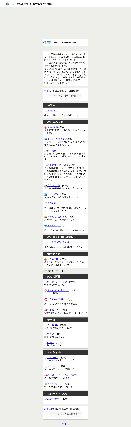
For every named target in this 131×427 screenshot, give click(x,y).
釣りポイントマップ (57, 282)
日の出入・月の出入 (57, 217)
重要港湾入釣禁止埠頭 (58, 290)
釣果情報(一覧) (54, 165)
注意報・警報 (53, 185)
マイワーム (52, 357)
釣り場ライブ (53, 151)
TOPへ (65, 424)
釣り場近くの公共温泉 (58, 375)
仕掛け (50, 342)
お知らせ (51, 110)
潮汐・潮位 (52, 194)
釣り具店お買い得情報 (58, 242)
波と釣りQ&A (54, 225)
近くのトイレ (53, 310)
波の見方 (51, 203)
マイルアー (52, 366)
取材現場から (53, 399)
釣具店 (50, 334)
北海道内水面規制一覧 (58, 299)
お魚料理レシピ (55, 384)
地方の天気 (52, 259)
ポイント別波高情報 (57, 139)
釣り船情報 (52, 325)
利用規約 (48, 91)
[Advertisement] (65, 23)
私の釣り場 (52, 127)
